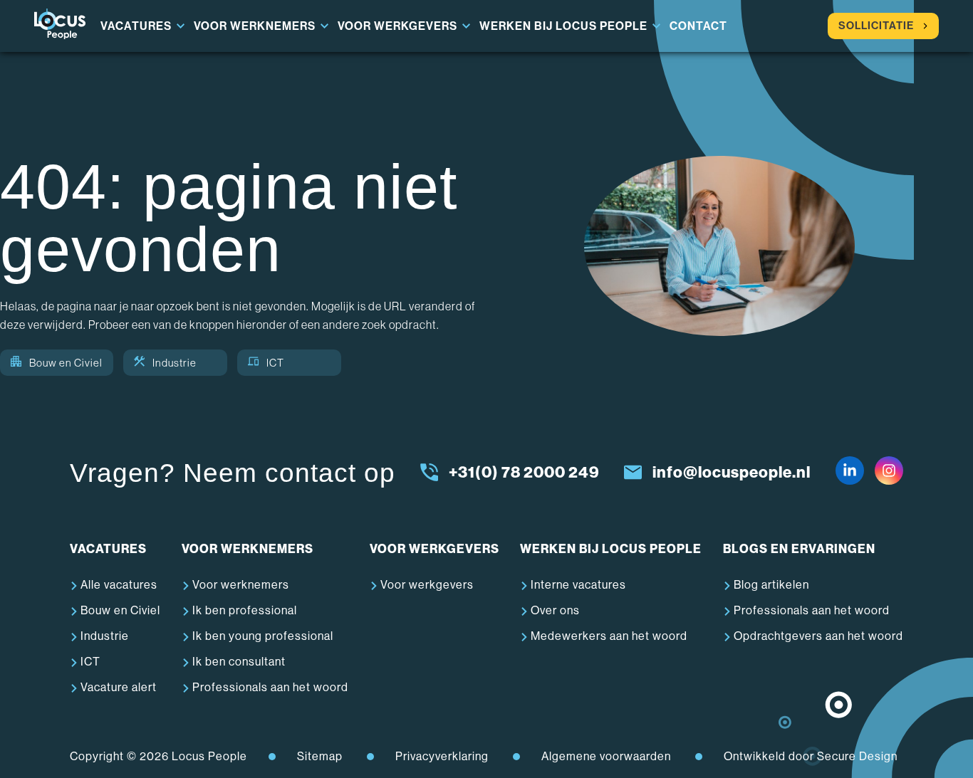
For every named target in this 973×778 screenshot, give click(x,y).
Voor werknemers (255, 26)
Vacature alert (118, 687)
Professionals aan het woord (270, 687)
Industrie (174, 363)
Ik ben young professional (262, 636)
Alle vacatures (118, 585)
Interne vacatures (578, 585)
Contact (698, 26)
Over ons (555, 610)
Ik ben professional (244, 610)
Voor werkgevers (397, 26)
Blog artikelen (771, 585)
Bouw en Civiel (66, 363)
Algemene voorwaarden (606, 756)
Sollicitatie (876, 25)
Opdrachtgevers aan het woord (818, 636)
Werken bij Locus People (563, 26)
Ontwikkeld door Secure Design (810, 756)
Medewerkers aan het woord (609, 636)
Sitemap (320, 756)
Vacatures (136, 26)
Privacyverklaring (442, 756)
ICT (275, 363)
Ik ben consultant (239, 661)
